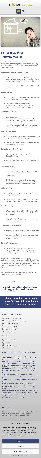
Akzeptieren (20, 441)
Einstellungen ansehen (20, 451)
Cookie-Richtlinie (13, 455)
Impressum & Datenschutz (24, 455)
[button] (38, 423)
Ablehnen (20, 446)
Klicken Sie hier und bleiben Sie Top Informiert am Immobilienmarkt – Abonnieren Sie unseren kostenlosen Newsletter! (19, 289)
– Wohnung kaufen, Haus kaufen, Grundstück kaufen (19, 356)
